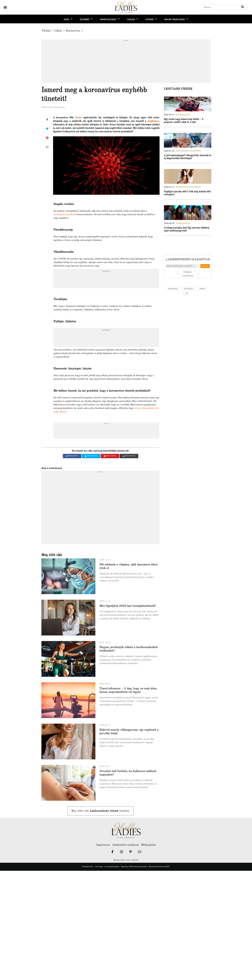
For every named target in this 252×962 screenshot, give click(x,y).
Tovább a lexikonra (187, 272)
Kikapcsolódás (108, 19)
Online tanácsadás (174, 19)
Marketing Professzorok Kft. (159, 867)
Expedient (124, 867)
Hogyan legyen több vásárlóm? (126, 860)
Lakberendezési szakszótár (188, 259)
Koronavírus (73, 30)
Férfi (202, 289)
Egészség (188, 289)
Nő (187, 294)
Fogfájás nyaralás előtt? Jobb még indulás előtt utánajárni (187, 193)
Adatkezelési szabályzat (125, 845)
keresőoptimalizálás (112, 867)
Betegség (173, 289)
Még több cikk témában (100, 811)
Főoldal (46, 30)
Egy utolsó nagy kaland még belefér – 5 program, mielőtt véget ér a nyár (183, 120)
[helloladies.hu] (126, 7)
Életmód (84, 19)
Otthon (149, 19)
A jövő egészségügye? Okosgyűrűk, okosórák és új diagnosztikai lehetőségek (187, 157)
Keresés (205, 266)
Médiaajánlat (148, 845)
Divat (66, 19)
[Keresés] (242, 7)
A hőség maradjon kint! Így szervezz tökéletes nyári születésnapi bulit (186, 229)
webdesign (99, 867)
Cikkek (58, 30)
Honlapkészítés (87, 867)
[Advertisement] (126, 61)
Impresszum (103, 845)
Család (131, 19)
